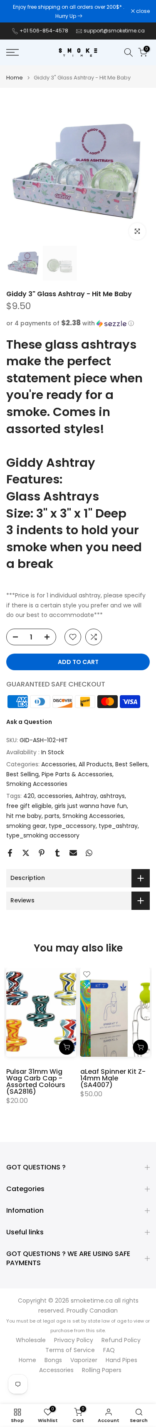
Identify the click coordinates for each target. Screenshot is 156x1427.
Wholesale (31, 1340)
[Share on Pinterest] (41, 853)
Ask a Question (29, 722)
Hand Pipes (121, 1360)
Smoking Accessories (36, 784)
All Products (95, 764)
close (142, 11)
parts (52, 816)
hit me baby (24, 816)
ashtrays (112, 796)
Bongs (53, 1360)
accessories (54, 796)
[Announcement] (68, 11)
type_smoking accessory (42, 835)
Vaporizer (83, 1360)
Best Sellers (131, 764)
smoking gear (26, 826)
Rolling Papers (101, 1370)
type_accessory (72, 826)
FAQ (109, 1350)
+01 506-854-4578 (44, 30)
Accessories (58, 764)
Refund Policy (121, 1340)
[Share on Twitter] (26, 853)
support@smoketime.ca (114, 30)
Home (14, 77)
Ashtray (86, 796)
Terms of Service (70, 1350)
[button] (78, 323)
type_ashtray (118, 826)
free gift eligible (29, 806)
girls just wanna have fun (90, 806)
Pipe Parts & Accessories (77, 774)
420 (29, 796)
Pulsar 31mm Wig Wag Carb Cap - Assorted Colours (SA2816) (35, 1081)
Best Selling (22, 774)
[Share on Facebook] (10, 853)
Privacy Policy (73, 1340)
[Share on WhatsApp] (89, 853)
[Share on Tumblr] (57, 853)
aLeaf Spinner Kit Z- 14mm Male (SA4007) (113, 1078)
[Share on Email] (73, 853)
